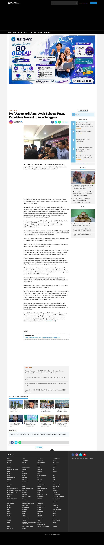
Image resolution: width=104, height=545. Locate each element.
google (24, 475)
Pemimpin (55, 505)
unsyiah (39, 522)
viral (8, 526)
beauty (9, 465)
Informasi (40, 482)
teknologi (40, 518)
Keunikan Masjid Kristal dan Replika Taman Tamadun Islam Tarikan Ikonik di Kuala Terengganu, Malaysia (84, 124)
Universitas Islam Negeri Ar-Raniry (29, 523)
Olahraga (40, 503)
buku (54, 467)
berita (20, 32)
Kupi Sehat (10, 494)
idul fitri (39, 479)
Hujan (9, 479)
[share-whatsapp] (59, 122)
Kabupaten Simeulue (27, 488)
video (54, 524)
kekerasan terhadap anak (14, 490)
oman (54, 503)
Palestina (25, 505)
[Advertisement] (52, 18)
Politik (39, 509)
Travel (40, 32)
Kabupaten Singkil (42, 488)
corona (24, 469)
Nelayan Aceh (11, 503)
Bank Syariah (41, 463)
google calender (41, 475)
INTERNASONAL (56, 484)
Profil (9, 511)
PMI (8, 509)
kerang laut (40, 490)
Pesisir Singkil (41, 507)
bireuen (55, 465)
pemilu (39, 505)
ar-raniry (40, 460)
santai (9, 516)
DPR (23, 471)
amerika (9, 460)
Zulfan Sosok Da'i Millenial (83, 131)
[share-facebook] (52, 122)
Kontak (91, 458)
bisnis (9, 467)
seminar (39, 516)
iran (8, 486)
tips (54, 518)
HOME (54, 477)
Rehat (54, 511)
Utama (54, 522)
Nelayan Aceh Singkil (28, 503)
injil (54, 482)
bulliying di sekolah (12, 469)
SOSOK (54, 516)
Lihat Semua (39, 447)
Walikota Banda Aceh (43, 526)
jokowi (39, 486)
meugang (39, 499)
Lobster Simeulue (42, 494)
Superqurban (26, 518)
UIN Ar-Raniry (56, 520)
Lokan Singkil (56, 494)
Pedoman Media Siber (82, 458)
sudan (9, 518)
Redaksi (74, 458)
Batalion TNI (56, 463)
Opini (8, 505)
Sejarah (24, 516)
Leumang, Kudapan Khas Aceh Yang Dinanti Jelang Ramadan (82, 230)
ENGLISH (55, 471)
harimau (24, 477)
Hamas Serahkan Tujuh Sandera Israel (83, 140)
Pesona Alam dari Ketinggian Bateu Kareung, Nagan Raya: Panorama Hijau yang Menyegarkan (83, 193)
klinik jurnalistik (12, 492)
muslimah (55, 501)
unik (8, 522)
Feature (24, 473)
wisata (24, 528)
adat (23, 458)
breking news (26, 467)
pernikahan (25, 507)
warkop (55, 526)
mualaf (39, 501)
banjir (24, 463)
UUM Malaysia (41, 524)
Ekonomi (39, 471)
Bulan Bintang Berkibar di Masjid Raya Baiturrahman (84, 156)
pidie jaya (55, 507)
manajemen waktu (12, 499)
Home (9, 32)
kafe (54, 488)
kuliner (55, 492)
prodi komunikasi (57, 509)
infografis (25, 482)
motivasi (9, 501)
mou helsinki (25, 501)
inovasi (9, 484)
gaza (8, 475)
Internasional (48, 32)
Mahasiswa (40, 496)
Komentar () (65, 122)
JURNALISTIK (56, 486)
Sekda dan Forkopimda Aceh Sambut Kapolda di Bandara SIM (42, 337)
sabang (39, 513)
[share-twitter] (56, 122)
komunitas (25, 492)
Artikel (26, 32)
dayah (8, 471)
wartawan (10, 528)
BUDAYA (39, 467)
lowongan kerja (26, 496)
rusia (23, 513)
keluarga (24, 490)
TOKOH (9, 520)
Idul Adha (25, 479)
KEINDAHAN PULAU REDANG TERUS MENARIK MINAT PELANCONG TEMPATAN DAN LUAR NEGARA (81, 200)
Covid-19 (55, 469)
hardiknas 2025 (11, 477)
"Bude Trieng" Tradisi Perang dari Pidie (82, 235)
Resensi (9, 513)
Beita (23, 465)
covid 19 (39, 469)
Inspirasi (24, 484)
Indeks (14, 32)
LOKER (8, 496)
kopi (38, 492)
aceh (30, 32)
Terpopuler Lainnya (83, 163)
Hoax (38, 477)
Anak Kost (25, 460)
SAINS (54, 513)
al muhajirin (56, 458)
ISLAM (24, 486)
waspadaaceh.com (50, 321)
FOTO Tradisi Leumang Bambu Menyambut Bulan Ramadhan (82, 224)
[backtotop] (52, 451)
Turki (38, 520)
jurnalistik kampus (12, 488)
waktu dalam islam (27, 526)
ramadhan (40, 511)
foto (38, 473)
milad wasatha (57, 499)
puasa (24, 511)
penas (9, 507)
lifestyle (25, 494)
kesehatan (55, 490)
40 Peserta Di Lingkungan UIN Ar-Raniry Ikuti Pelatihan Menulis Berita (84, 149)
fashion (9, 473)
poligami (24, 509)
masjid (24, 499)
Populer (93, 3)
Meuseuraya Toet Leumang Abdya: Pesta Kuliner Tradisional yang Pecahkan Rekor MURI (83, 186)
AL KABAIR (39, 458)
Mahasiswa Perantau (58, 496)
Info (8, 482)
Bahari (9, 463)
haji (54, 475)
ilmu (35, 32)
